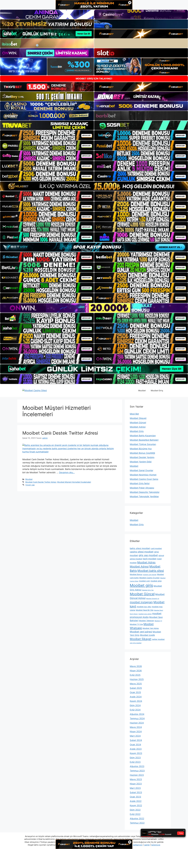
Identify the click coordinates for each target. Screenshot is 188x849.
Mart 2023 (135, 788)
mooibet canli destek (149, 574)
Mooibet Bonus (136, 574)
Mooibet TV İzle (136, 624)
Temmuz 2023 (137, 770)
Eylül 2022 (135, 814)
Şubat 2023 (136, 792)
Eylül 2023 (135, 762)
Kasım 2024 (136, 701)
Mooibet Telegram (146, 621)
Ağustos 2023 (137, 766)
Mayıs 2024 (136, 727)
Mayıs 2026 (136, 666)
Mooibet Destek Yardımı (142, 457)
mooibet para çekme (145, 614)
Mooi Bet (134, 414)
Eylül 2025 (135, 675)
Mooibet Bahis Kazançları (143, 435)
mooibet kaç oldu (144, 607)
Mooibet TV (158, 621)
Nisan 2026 (136, 670)
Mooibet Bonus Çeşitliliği (142, 453)
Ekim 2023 (135, 757)
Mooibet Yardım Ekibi (141, 461)
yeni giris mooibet (135, 643)
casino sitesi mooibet (141, 551)
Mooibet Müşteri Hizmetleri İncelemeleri (74, 482)
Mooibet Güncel (138, 422)
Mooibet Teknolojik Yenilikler (144, 496)
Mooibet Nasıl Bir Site (144, 610)
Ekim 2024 (135, 705)
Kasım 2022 (136, 805)
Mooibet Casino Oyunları (149, 578)
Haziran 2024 (137, 723)
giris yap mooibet (148, 555)
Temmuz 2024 (137, 718)
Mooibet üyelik (147, 635)
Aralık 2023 (136, 749)
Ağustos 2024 (137, 714)
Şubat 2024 (136, 740)
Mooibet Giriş (157, 390)
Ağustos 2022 (137, 818)
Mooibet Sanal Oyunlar (141, 470)
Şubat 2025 (136, 688)
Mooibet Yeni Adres (151, 628)
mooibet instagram (141, 602)
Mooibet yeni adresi (141, 631)
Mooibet (142, 390)
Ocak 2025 (135, 692)
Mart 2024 (135, 736)
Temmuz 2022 (137, 823)
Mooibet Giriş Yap (148, 590)
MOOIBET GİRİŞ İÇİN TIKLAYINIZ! (94, 78)
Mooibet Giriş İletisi (140, 483)
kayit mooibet (149, 558)
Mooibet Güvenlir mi (152, 598)
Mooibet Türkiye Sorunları (143, 444)
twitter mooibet (158, 639)
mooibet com (144, 581)
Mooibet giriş (141, 585)
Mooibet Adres (146, 562)
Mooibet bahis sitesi (150, 570)
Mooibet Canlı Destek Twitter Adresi (60, 433)
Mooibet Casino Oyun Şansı (144, 479)
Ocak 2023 (135, 797)
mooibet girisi (156, 581)
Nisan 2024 (136, 731)
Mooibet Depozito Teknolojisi (144, 492)
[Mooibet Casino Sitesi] (34, 390)
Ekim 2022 (135, 810)
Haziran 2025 (137, 679)
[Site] (47, 135)
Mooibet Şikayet (138, 418)
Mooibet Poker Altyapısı (142, 488)
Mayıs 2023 (136, 779)
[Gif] (94, 186)
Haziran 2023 (137, 775)
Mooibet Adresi (138, 427)
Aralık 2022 (135, 801)
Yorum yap (30, 485)
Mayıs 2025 (136, 683)
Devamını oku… (67, 472)
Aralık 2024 (136, 696)
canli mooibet (156, 548)
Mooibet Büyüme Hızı (141, 448)
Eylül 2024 (135, 710)
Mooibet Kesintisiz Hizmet (143, 475)
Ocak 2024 (135, 744)
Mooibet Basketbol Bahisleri (144, 440)
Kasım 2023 (136, 753)
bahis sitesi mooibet (140, 548)
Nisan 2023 (136, 783)
